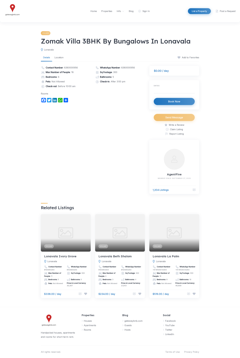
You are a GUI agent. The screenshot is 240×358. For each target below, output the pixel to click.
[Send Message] (194, 190)
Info (119, 11)
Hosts (127, 329)
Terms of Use (172, 351)
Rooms (87, 329)
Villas (45, 33)
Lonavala (49, 49)
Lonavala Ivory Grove (60, 256)
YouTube (170, 325)
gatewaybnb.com (133, 320)
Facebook (170, 320)
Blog (131, 11)
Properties (106, 11)
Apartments (90, 325)
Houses (88, 320)
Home (93, 11)
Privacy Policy (191, 351)
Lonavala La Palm (166, 256)
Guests (128, 325)
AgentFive (174, 174)
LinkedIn (169, 334)
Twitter (168, 329)
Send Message (174, 117)
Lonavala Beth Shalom (115, 256)
